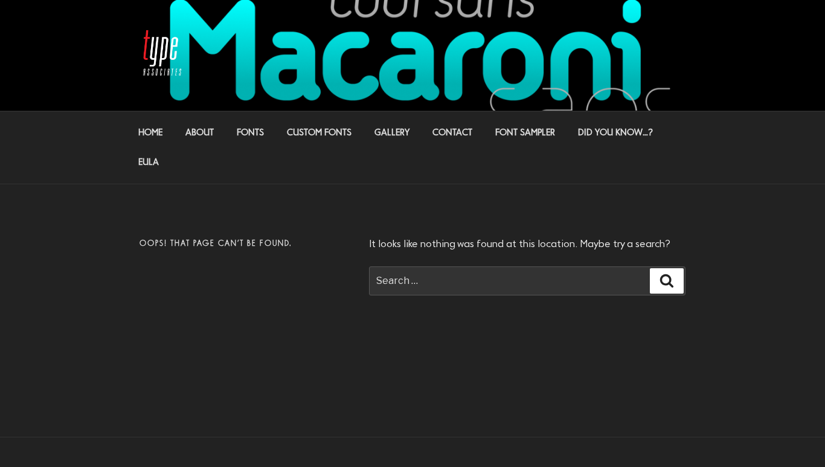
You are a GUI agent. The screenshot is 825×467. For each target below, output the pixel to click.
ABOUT (199, 133)
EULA (148, 162)
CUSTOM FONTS (319, 133)
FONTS (250, 133)
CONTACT (452, 133)
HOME (150, 133)
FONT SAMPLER (525, 133)
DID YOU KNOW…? (615, 133)
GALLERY (391, 133)
